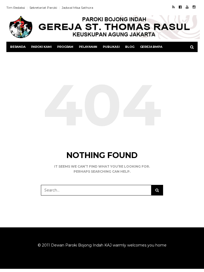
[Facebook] (180, 7)
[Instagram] (194, 7)
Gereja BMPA (151, 47)
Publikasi (111, 47)
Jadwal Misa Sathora (77, 8)
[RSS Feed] (173, 7)
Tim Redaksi (15, 8)
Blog (129, 47)
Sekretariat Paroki (43, 8)
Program (65, 47)
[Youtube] (187, 7)
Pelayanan (88, 47)
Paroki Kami (41, 47)
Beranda (18, 47)
